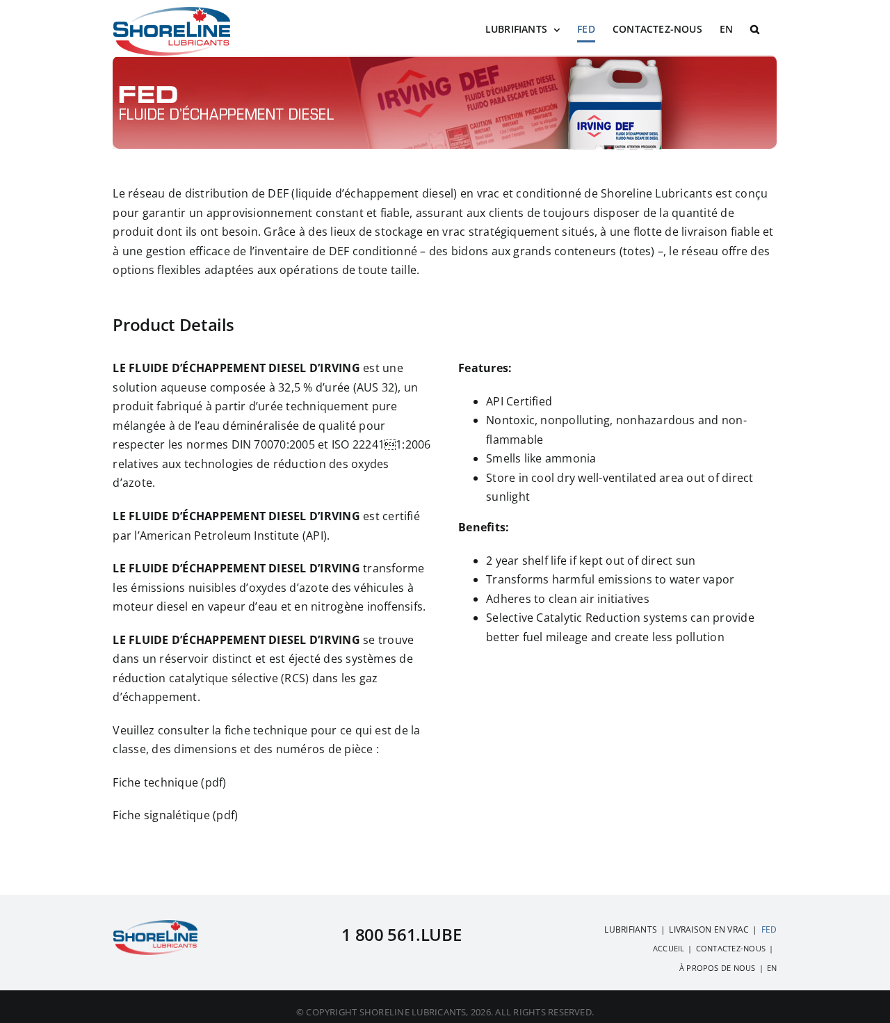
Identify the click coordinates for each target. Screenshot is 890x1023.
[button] (754, 29)
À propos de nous (717, 967)
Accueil (669, 948)
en (772, 967)
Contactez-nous (731, 948)
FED (769, 929)
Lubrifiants (630, 929)
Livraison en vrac (709, 929)
